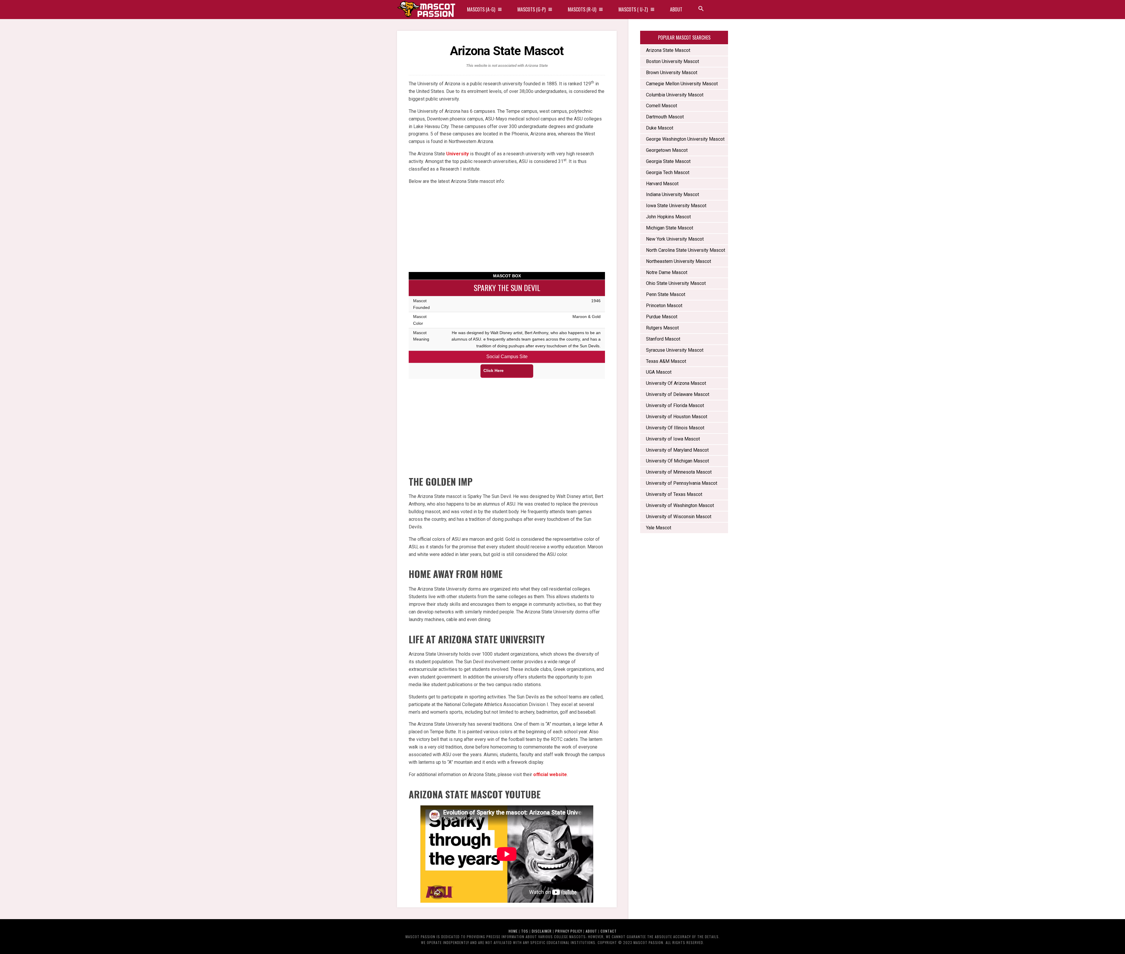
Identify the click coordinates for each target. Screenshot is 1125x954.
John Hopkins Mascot (668, 217)
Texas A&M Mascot (666, 361)
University (457, 154)
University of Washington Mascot (680, 505)
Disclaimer (542, 931)
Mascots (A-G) (481, 9)
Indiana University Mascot (672, 194)
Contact (609, 931)
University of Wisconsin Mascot (678, 516)
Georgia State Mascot (668, 161)
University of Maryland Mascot (677, 450)
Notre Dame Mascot (666, 272)
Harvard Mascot (662, 183)
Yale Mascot (658, 527)
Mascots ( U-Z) (633, 9)
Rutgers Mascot (662, 328)
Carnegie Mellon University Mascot (682, 83)
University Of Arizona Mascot (676, 383)
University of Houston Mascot (676, 416)
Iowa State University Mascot (676, 205)
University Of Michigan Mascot (677, 461)
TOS (524, 931)
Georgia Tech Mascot (667, 172)
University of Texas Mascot (674, 494)
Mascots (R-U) (582, 9)
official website (550, 774)
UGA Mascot (658, 372)
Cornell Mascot (661, 105)
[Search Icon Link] (701, 9)
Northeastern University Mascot (679, 261)
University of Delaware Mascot (677, 394)
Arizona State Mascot (668, 50)
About (676, 9)
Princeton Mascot (664, 305)
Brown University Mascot (671, 72)
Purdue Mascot (661, 316)
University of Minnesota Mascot (679, 472)
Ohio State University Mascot (676, 283)
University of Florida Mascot (675, 405)
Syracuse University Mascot (674, 350)
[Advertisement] (507, 231)
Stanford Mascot (663, 339)
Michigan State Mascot (669, 228)
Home (513, 931)
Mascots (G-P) (531, 9)
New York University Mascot (675, 239)
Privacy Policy (568, 931)
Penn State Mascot (665, 294)
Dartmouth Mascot (665, 117)
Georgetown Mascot (667, 150)
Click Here (493, 370)
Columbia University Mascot (674, 95)
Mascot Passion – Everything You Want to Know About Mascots (426, 9)
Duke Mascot (659, 128)
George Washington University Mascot (685, 139)
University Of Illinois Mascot (675, 428)
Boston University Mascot (672, 61)
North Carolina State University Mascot (685, 250)
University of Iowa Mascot (673, 439)
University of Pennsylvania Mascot (681, 483)
